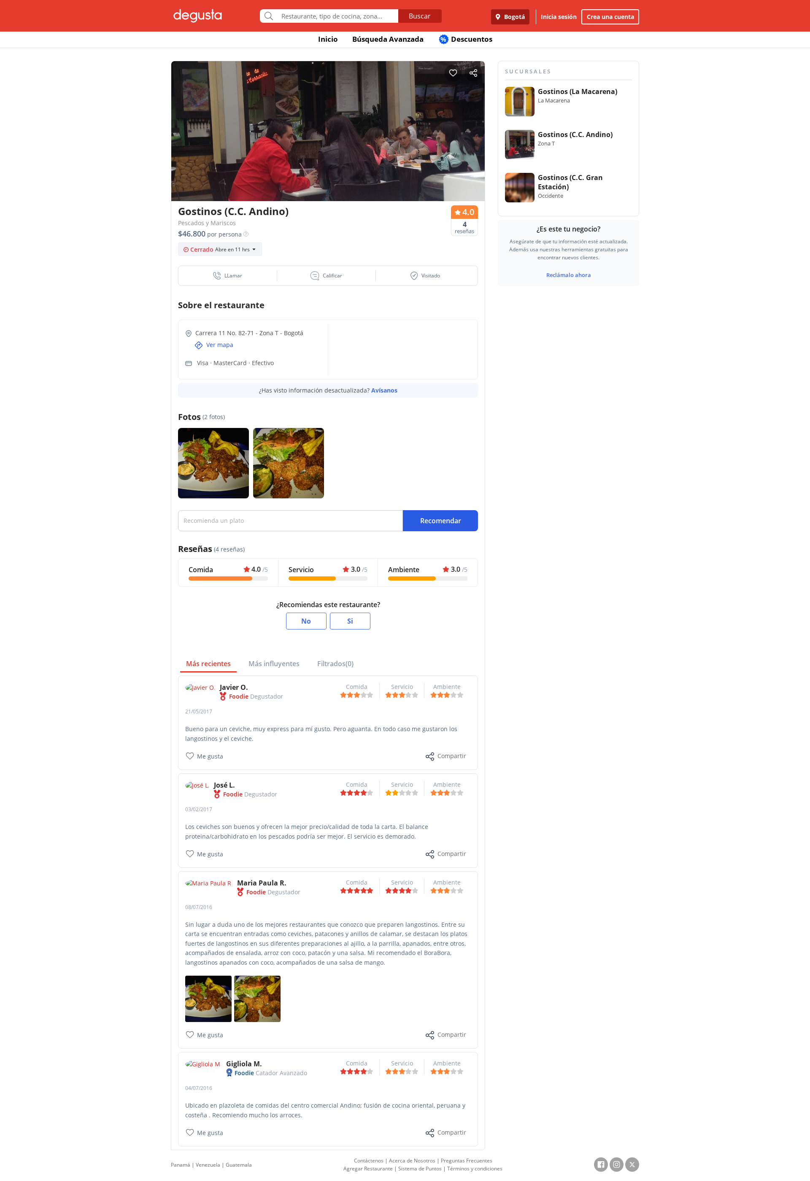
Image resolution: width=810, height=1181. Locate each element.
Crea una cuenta (610, 17)
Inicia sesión (559, 17)
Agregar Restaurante (368, 1168)
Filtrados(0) (335, 663)
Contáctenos (368, 1160)
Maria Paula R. (261, 883)
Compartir (451, 756)
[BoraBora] (208, 998)
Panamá (180, 1164)
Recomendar (440, 520)
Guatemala (239, 1164)
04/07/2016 (198, 1088)
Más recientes (208, 663)
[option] (328, 147)
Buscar (420, 16)
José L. (224, 785)
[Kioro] (257, 998)
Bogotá (513, 17)
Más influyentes (274, 663)
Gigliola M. (244, 1063)
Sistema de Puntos (420, 1168)
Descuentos (466, 39)
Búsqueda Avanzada (388, 39)
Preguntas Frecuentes (466, 1160)
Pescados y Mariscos (207, 223)
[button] (227, 275)
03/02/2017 (198, 809)
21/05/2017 (198, 711)
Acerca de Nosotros (412, 1160)
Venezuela (208, 1164)
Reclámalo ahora (568, 275)
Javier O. (234, 687)
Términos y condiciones (474, 1168)
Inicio (328, 39)
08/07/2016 (198, 907)
